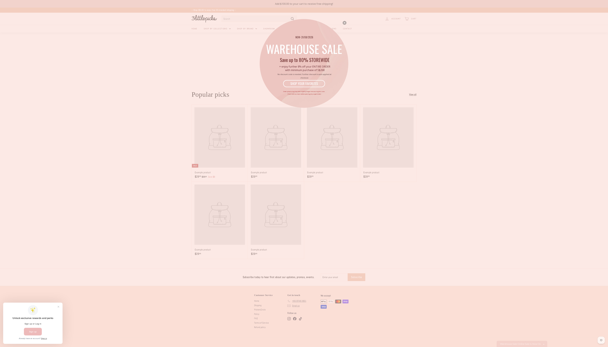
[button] (344, 23)
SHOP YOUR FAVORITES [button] (304, 83)
